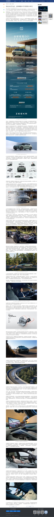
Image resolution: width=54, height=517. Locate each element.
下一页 (30, 506)
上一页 (13, 506)
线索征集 (8, 511)
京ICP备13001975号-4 (16, 515)
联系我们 (15, 511)
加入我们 (18, 511)
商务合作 (11, 511)
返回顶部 (51, 19)
